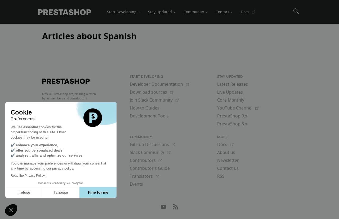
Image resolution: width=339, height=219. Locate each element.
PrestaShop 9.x (232, 116)
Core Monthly (230, 100)
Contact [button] (223, 11)
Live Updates (230, 92)
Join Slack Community (154, 100)
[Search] (296, 12)
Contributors (146, 160)
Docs (250, 14)
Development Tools (149, 116)
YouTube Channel (238, 108)
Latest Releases (232, 84)
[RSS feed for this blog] (175, 208)
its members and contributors (66, 98)
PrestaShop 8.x (232, 124)
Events (136, 184)
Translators (144, 176)
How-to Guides (144, 108)
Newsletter (228, 160)
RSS (221, 176)
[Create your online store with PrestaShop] (66, 81)
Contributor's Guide (150, 168)
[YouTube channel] (164, 208)
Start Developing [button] (122, 11)
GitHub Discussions (152, 144)
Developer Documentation (159, 84)
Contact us (228, 168)
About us (226, 152)
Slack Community (150, 152)
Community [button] (194, 11)
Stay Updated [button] (160, 11)
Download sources (151, 92)
